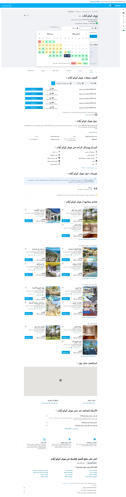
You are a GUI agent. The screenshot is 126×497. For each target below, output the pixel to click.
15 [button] (65, 49)
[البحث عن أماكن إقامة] (123, 13)
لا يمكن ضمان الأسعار (67, 483)
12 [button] (76, 49)
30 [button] (86, 59)
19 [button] (76, 52)
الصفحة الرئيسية (95, 11)
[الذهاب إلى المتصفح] (123, 22)
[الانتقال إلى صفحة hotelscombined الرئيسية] (115, 5)
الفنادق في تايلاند (44, 476)
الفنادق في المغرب (93, 470)
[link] (87, 239)
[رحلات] (123, 26)
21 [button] (69, 52)
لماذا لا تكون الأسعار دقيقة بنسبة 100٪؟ (86, 492)
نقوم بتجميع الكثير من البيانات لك (88, 490)
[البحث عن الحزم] (123, 19)
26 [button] (76, 56)
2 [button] (86, 45)
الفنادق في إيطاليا (68, 476)
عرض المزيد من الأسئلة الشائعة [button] (71, 428)
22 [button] (65, 52)
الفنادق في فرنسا (44, 474)
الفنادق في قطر (69, 470)
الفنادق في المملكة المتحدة (91, 476)
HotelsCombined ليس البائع (89, 487)
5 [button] (39, 42)
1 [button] (65, 42)
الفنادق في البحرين (93, 474)
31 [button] (83, 59)
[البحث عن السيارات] (123, 16)
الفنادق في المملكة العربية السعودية (40, 470)
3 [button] (46, 42)
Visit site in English (95, 1)
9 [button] (86, 49)
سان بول (79, 11)
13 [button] (72, 49)
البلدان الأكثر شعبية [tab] (92, 463)
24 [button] (83, 56)
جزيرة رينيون (87, 11)
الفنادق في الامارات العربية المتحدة (40, 472)
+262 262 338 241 (93, 21)
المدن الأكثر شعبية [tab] (81, 463)
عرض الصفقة (66, 220)
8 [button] (65, 45)
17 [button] (83, 52)
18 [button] (79, 52)
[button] (1, 1)
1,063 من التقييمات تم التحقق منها (83, 23)
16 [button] (86, 52)
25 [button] (79, 56)
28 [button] (69, 56)
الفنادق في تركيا (93, 472)
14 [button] (69, 49)
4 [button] (79, 45)
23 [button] (86, 56)
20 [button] (72, 52)
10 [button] (83, 49)
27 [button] (72, 56)
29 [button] (65, 56)
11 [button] (79, 49)
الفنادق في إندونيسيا (68, 472)
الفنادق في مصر (68, 474)
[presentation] (50, 27)
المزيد (96, 128)
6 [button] (72, 45)
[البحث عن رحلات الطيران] (123, 9)
